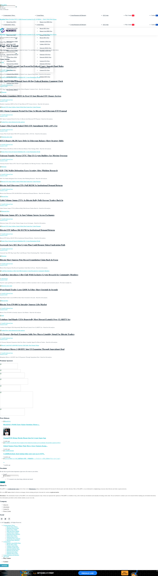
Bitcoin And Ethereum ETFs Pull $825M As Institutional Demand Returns (31, 185)
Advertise (4, 565)
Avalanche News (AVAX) (12, 83)
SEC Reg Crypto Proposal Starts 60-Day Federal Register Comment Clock (31, 81)
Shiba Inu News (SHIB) (13, 531)
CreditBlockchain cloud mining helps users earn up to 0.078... (24, 454)
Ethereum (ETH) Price (45, 63)
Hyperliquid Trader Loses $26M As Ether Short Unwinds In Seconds (29, 290)
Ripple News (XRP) (11, 44)
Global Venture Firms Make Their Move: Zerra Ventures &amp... (25, 446)
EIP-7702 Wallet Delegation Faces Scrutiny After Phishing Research (29, 170)
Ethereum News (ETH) (13, 528)
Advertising (6, 507)
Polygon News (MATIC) (13, 540)
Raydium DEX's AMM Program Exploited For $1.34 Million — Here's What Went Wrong (28, 19)
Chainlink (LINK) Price (13, 547)
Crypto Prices (40, 15)
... (4, 462)
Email (5, 474)
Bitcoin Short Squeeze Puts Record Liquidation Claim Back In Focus (29, 260)
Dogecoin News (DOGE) (12, 63)
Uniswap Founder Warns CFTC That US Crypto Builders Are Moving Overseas (33, 156)
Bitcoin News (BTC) (11, 22)
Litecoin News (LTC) (12, 76)
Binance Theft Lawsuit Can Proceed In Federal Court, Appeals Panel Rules (32, 66)
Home (1, 42)
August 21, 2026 (3, 71)
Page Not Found (8, 42)
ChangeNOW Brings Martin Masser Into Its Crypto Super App (24, 438)
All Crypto (105, 15)
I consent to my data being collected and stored (21, 479)
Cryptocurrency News (9, 15)
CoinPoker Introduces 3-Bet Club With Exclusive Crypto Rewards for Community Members (39, 275)
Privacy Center (7, 511)
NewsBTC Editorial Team (7, 70)
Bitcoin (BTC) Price (44, 37)
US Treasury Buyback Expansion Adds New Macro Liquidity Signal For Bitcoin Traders (37, 334)
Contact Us (6, 509)
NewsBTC (7, 522)
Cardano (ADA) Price (45, 44)
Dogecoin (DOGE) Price (45, 57)
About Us (5, 504)
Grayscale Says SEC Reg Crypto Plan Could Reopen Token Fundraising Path (32, 245)
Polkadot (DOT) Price (45, 76)
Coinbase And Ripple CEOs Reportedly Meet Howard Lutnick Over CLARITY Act (35, 319)
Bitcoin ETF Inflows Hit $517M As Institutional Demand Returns (27, 230)
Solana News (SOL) (12, 535)
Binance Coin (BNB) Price (46, 22)
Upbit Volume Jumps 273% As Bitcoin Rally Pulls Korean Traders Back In (31, 200)
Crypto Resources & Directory (78, 15)
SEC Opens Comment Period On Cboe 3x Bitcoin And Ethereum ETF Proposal (33, 111)
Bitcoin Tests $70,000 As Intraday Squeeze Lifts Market (23, 304)
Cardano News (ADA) (12, 57)
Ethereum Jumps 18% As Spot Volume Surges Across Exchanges (27, 215)
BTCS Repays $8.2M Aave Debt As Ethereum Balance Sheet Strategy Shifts (32, 141)
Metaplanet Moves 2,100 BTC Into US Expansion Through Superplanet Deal (32, 349)
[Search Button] (16, 53)
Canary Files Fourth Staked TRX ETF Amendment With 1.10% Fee (28, 126)
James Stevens (4, 278)
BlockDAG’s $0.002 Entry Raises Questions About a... (21, 424)
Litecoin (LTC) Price (45, 70)
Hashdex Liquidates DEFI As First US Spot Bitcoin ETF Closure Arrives (30, 96)
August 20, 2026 (3, 220)
